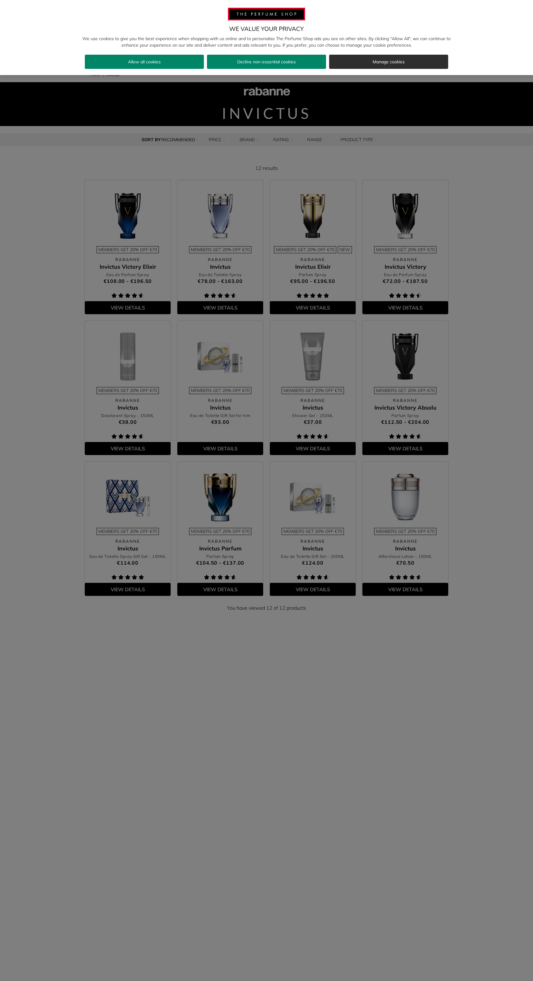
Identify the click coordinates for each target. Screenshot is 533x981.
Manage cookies (389, 62)
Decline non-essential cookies (266, 62)
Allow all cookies (144, 62)
